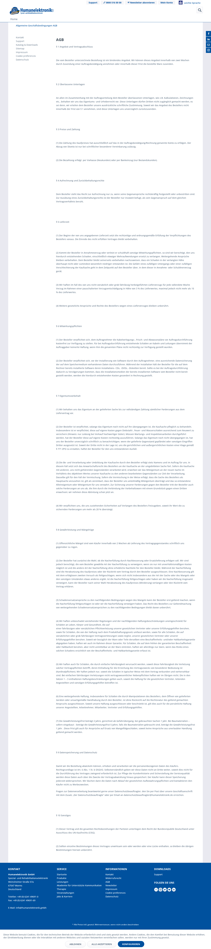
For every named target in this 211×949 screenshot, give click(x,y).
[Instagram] (208, 50)
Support (93, 2)
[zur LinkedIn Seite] (174, 890)
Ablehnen (75, 944)
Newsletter (111, 885)
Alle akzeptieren (102, 944)
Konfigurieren (131, 944)
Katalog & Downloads (27, 44)
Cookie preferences (26, 55)
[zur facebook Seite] (156, 890)
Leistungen (62, 881)
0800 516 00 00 (113, 2)
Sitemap (20, 48)
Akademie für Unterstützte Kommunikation (79, 885)
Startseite (62, 874)
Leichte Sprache (191, 2)
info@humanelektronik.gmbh (31, 907)
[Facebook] (208, 33)
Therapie (61, 889)
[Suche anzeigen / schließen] (200, 10)
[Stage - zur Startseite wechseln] (31, 11)
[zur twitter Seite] (165, 890)
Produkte (61, 878)
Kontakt (20, 37)
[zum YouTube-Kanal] (169, 890)
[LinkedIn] (208, 39)
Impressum (22, 52)
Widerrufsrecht (113, 878)
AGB (108, 881)
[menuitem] (175, 10)
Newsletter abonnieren (142, 2)
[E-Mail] (208, 44)
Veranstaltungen (65, 892)
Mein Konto (166, 2)
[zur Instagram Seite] (160, 890)
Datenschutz (22, 59)
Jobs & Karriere (64, 896)
